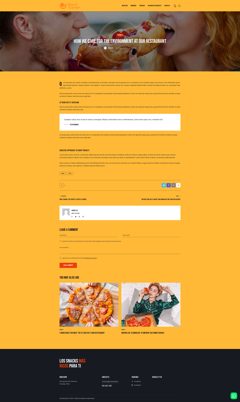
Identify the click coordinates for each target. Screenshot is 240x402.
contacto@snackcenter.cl (110, 381)
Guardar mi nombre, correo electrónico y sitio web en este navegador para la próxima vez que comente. (91, 241)
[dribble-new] (79, 217)
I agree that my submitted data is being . (80, 258)
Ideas (70, 173)
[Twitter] (164, 185)
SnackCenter (64, 398)
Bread (62, 173)
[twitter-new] (76, 217)
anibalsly (75, 210)
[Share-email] (173, 185)
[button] (62, 185)
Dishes (120, 35)
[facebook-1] (72, 217)
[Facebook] (168, 185)
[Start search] (179, 5)
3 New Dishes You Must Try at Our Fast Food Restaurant (82, 333)
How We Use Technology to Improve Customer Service (142, 333)
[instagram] (83, 217)
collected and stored (90, 258)
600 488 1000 (107, 386)
